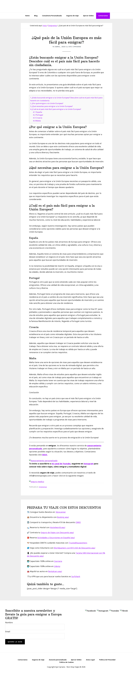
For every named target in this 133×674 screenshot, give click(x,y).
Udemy (57, 566)
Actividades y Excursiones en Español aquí (56, 537)
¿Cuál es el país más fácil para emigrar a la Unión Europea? (55, 109)
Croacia (37, 118)
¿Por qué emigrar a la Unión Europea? (46, 103)
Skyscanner (61, 512)
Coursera (58, 561)
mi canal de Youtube (61, 463)
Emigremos (43, 487)
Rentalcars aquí (55, 571)
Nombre (9, 622)
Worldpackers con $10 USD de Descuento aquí (74, 548)
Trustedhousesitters (78, 543)
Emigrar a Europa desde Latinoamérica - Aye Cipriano (66, 6)
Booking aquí (63, 517)
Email (7, 631)
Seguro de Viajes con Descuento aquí (57, 532)
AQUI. (44, 454)
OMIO (78, 522)
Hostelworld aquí (57, 527)
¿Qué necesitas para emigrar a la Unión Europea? (51, 106)
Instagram (88, 463)
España (37, 112)
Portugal (38, 115)
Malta (37, 120)
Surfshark (75, 576)
